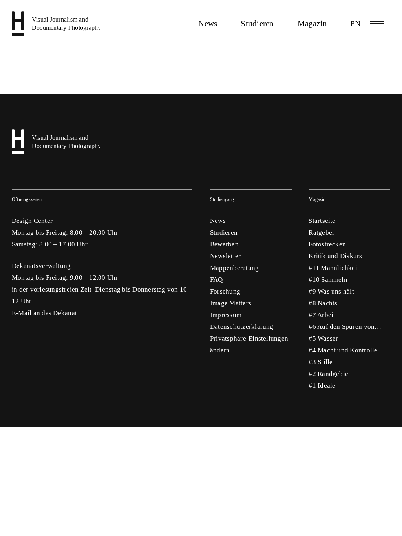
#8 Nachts (323, 303)
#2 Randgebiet (329, 373)
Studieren (257, 23)
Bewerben (224, 244)
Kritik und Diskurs (335, 256)
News (207, 23)
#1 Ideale (322, 385)
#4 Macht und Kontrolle (343, 350)
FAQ (216, 279)
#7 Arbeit (322, 315)
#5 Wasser (323, 338)
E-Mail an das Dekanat (44, 313)
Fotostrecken (327, 244)
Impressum (225, 315)
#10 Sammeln (328, 279)
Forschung (225, 291)
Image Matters (230, 303)
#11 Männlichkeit (334, 268)
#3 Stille (321, 362)
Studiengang (222, 199)
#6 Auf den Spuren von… (345, 326)
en (355, 23)
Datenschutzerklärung (242, 326)
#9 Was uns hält (331, 291)
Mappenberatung (234, 268)
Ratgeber (321, 232)
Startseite (322, 220)
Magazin (312, 23)
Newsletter (225, 256)
